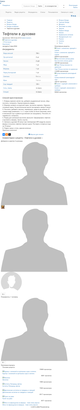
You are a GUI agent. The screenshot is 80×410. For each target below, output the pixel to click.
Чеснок (5, 61)
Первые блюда (64, 30)
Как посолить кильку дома (63, 61)
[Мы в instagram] (71, 16)
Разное (61, 39)
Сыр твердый (7, 84)
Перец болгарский (9, 72)
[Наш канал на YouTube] (75, 16)
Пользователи (53, 12)
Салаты (61, 41)
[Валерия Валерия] (3, 207)
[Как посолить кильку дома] (66, 59)
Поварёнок (6, 5)
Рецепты (8, 12)
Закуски (61, 28)
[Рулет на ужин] (26, 396)
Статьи (42, 12)
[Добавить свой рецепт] (0, 3)
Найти (40, 6)
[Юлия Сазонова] (11, 282)
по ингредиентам (51, 6)
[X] (9, 134)
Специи (6, 92)
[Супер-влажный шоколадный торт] (66, 74)
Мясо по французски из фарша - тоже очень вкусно (20, 405)
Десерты (62, 24)
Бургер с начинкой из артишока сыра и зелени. (18, 373)
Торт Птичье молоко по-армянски (66, 69)
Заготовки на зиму (65, 26)
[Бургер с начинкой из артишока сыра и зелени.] (26, 371)
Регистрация (73, 5)
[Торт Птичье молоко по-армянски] (66, 66)
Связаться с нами (67, 12)
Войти (75, 7)
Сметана (6, 76)
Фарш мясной (8, 53)
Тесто (61, 43)
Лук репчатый (8, 57)
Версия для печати (36, 134)
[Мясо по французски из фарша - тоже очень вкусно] (26, 403)
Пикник (61, 32)
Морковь (6, 69)
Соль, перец (7, 88)
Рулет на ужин (7, 398)
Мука (5, 80)
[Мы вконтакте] (73, 16)
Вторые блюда (64, 20)
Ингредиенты (32, 12)
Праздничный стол (65, 37)
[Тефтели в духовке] (26, 40)
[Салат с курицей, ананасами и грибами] (66, 85)
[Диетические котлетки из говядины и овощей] (26, 390)
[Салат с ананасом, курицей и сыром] (66, 49)
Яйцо (5, 65)
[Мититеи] (26, 378)
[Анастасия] (26, 42)
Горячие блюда (64, 22)
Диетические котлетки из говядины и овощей (17, 392)
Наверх (2, 1)
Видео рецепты (20, 12)
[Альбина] (34, 173)
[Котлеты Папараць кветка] (26, 384)
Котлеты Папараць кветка (11, 386)
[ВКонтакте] (3, 134)
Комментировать (26, 38)
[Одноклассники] (6, 134)
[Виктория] (34, 240)
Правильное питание (66, 35)
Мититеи (5, 380)
